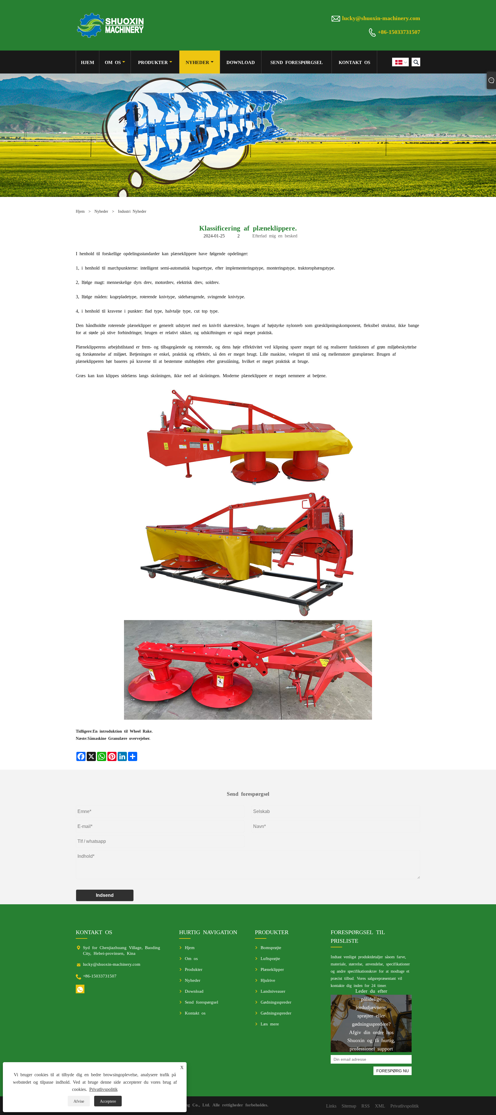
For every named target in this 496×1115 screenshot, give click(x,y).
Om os (113, 62)
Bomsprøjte (271, 947)
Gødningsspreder (276, 1002)
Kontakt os (354, 62)
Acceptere (108, 1101)
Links (331, 1105)
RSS (365, 1105)
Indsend (105, 895)
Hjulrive (268, 980)
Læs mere (270, 1023)
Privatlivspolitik (103, 1089)
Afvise (78, 1101)
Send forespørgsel (296, 62)
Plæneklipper (272, 969)
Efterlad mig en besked (274, 235)
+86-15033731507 (399, 31)
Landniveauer (273, 991)
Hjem (87, 62)
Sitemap (349, 1105)
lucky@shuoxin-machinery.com (381, 17)
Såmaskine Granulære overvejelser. (119, 738)
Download (240, 62)
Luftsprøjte (270, 958)
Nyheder (197, 62)
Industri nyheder (132, 211)
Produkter (153, 62)
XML (380, 1105)
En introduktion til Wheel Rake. (123, 731)
